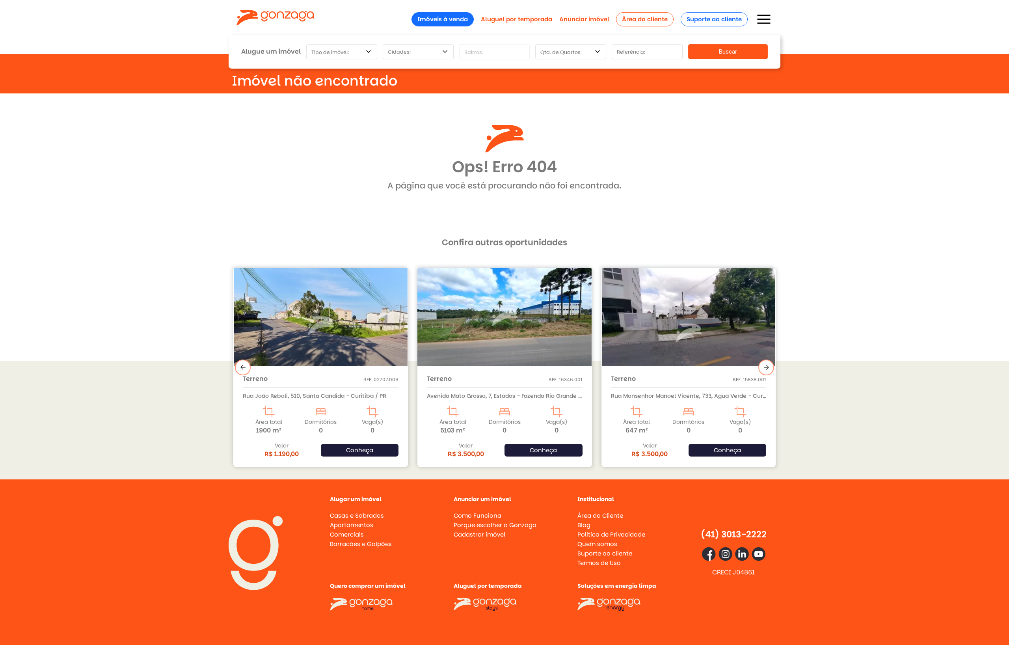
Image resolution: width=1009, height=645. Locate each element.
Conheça (359, 450)
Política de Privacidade (611, 534)
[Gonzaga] (275, 19)
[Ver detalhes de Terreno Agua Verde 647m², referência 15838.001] (504, 333)
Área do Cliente (600, 515)
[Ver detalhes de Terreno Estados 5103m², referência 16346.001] (320, 317)
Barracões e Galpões (361, 544)
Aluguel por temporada (516, 19)
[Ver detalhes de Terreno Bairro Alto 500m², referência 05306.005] (688, 317)
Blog (583, 525)
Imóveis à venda (442, 19)
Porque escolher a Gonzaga (495, 525)
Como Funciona (477, 515)
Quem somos (597, 544)
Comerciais (347, 534)
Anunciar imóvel (584, 19)
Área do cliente (645, 19)
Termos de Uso (599, 563)
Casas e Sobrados (357, 515)
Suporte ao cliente (714, 19)
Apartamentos (351, 525)
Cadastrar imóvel (479, 534)
